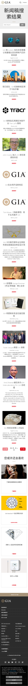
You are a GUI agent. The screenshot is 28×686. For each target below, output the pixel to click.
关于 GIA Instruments (5, 623)
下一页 (22, 449)
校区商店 (3, 628)
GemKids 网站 (4, 636)
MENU (25, 2)
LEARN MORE (14, 522)
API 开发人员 (18, 641)
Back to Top (14, 594)
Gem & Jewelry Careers (20, 626)
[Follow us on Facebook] (5, 662)
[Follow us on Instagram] (15, 662)
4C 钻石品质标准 (4, 644)
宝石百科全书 (4, 607)
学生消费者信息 (18, 623)
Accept (14, 680)
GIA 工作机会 (18, 628)
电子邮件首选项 (5, 648)
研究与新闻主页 (4, 612)
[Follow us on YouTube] (12, 662)
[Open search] (20, 2)
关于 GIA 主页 (4, 617)
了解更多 (14, 491)
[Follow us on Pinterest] (19, 662)
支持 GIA (17, 636)
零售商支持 (3, 626)
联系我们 (17, 638)
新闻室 (2, 633)
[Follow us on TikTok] (22, 662)
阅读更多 (14, 65)
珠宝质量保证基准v (5, 642)
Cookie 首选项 (4, 651)
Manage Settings (14, 677)
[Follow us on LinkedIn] (9, 662)
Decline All (14, 683)
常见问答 (3, 631)
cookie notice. (12, 670)
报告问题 (17, 633)
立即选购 (14, 585)
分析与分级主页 (4, 615)
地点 (16, 631)
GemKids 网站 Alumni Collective (6, 639)
